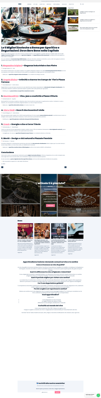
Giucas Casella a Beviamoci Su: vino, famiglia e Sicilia (25, 240)
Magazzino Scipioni (12, 65)
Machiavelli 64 (10, 96)
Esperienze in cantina (50, 189)
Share (4, 163)
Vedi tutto (50, 205)
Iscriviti (57, 392)
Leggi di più (20, 252)
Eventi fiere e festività (50, 201)
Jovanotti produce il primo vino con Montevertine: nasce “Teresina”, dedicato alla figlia (58, 242)
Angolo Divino (10, 79)
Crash (6, 124)
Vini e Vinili (9, 110)
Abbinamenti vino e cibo (50, 194)
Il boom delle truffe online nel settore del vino (75, 240)
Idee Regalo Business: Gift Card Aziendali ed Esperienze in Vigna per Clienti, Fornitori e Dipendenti (42, 242)
